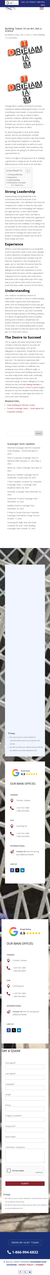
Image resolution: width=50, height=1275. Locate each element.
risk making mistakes (31, 384)
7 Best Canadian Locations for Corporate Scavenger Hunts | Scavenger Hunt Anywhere (24, 484)
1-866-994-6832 (25, 1252)
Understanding (14, 180)
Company (9, 1084)
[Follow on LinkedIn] (22, 870)
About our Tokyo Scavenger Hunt (21, 468)
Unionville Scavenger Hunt (18, 491)
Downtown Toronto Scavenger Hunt (22, 498)
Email (8, 1094)
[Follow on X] (17, 870)
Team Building (38, 34)
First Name (10, 1063)
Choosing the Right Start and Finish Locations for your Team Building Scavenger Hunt (21, 525)
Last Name (10, 1073)
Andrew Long (12, 34)
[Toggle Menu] (42, 8)
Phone (8, 1105)
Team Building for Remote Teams (21, 405)
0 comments (12, 38)
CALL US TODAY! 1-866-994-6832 (33, 3)
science (18, 109)
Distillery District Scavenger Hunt (20, 505)
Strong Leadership (15, 174)
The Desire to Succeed (17, 183)
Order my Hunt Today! (25, 1242)
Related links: (19, 185)
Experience (12, 177)
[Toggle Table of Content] (26, 171)
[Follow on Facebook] (12, 870)
